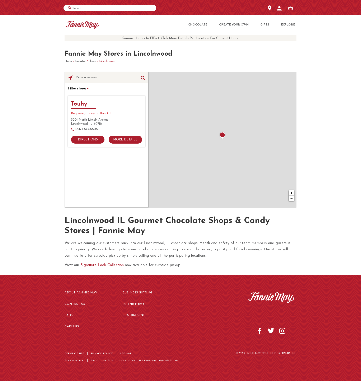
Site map (125, 353)
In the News (134, 304)
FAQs (69, 315)
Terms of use (74, 353)
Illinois (93, 61)
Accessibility (74, 360)
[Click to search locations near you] (70, 77)
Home (68, 61)
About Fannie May (81, 292)
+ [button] (291, 193)
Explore (288, 24)
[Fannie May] (82, 25)
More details (125, 139)
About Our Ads (102, 360)
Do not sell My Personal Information (148, 360)
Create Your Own (234, 24)
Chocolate (197, 24)
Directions (88, 139)
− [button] (291, 198)
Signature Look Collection (102, 265)
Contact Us (75, 304)
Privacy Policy (102, 353)
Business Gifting (138, 292)
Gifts (265, 24)
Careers (72, 326)
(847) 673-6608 (86, 129)
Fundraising (134, 315)
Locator (80, 61)
